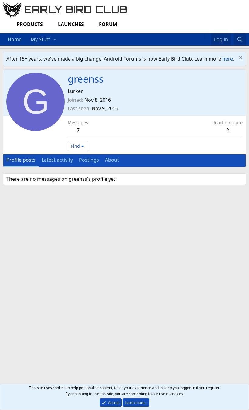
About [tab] (112, 160)
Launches (71, 24)
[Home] (202, 35)
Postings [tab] (89, 160)
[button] (54, 39)
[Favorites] (208, 35)
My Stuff (40, 39)
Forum (108, 24)
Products (30, 24)
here (227, 58)
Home (15, 39)
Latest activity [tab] (57, 160)
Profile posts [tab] (21, 160)
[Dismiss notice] (240, 58)
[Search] (240, 39)
